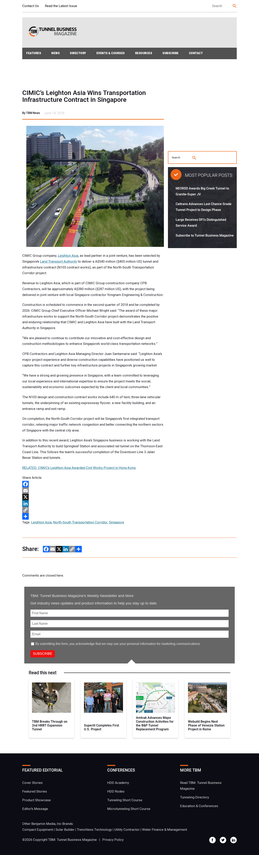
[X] (93, 497)
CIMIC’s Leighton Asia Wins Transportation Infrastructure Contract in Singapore (84, 96)
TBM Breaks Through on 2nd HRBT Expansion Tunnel (49, 726)
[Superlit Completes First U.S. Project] (103, 697)
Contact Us (30, 5)
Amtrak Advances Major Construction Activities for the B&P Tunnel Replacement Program (155, 724)
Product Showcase (36, 800)
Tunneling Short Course (124, 800)
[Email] (93, 490)
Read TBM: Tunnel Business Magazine (201, 785)
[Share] (93, 516)
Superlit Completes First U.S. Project (101, 727)
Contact (196, 53)
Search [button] (235, 6)
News (55, 53)
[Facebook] (93, 484)
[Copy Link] (93, 510)
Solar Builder (64, 829)
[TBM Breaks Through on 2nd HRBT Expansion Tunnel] (51, 697)
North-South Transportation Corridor (80, 522)
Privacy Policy (113, 839)
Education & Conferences (199, 806)
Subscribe (170, 53)
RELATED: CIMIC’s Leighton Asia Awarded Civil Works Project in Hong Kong (79, 467)
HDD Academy (118, 782)
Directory (78, 53)
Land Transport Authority (58, 261)
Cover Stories (32, 782)
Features (33, 53)
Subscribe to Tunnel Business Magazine (205, 235)
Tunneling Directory (194, 797)
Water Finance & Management (164, 829)
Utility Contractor (127, 829)
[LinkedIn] (93, 503)
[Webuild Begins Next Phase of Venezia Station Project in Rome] (207, 697)
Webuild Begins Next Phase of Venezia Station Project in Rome (206, 726)
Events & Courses (111, 53)
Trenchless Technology (94, 829)
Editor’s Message (35, 808)
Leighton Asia (68, 255)
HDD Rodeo (116, 791)
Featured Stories (34, 791)
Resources (143, 53)
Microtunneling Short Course (128, 808)
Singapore (116, 522)
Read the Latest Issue (61, 5)
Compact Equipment (37, 829)
